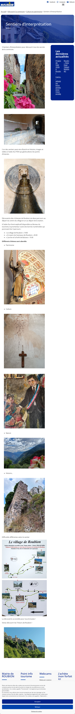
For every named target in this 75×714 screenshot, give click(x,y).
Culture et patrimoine (34, 12)
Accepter (37, 702)
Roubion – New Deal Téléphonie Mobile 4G (68, 66)
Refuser (37, 707)
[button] (63, 4)
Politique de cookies (36, 711)
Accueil (3, 12)
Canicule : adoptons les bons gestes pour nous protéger (59, 85)
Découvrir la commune (16, 12)
